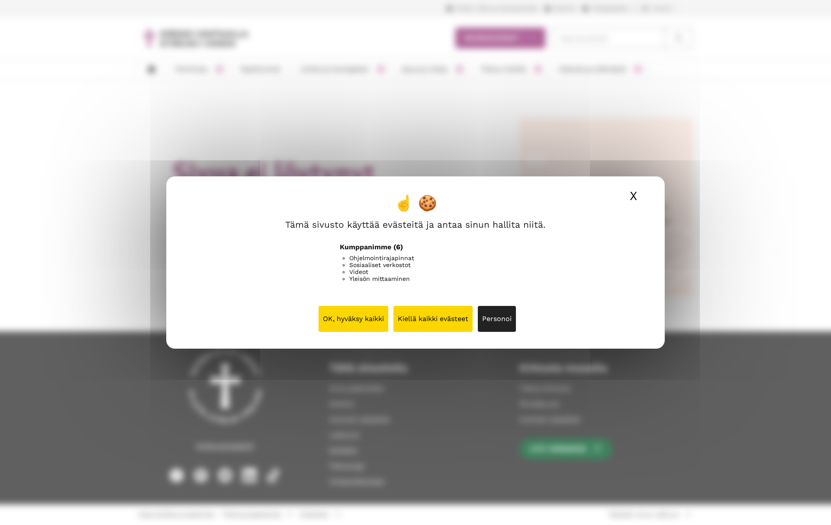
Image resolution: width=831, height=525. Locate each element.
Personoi (497, 319)
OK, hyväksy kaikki (353, 319)
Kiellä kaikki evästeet (433, 319)
